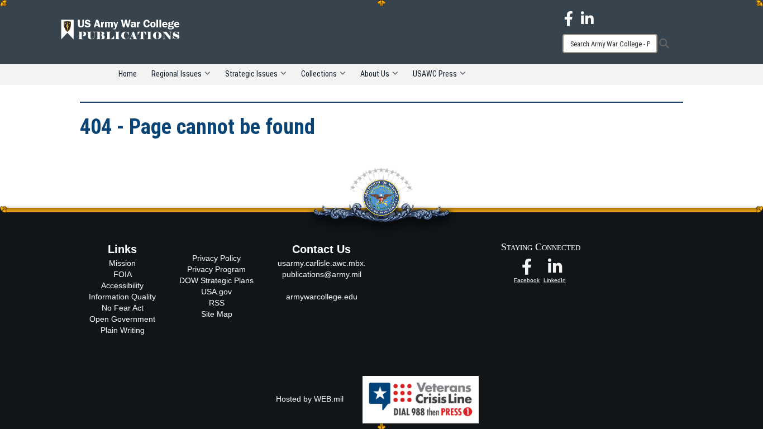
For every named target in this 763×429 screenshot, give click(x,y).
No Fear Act (123, 307)
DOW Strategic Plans (216, 280)
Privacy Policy (216, 258)
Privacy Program (216, 269)
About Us (374, 73)
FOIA (122, 274)
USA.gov (216, 291)
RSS (217, 302)
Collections (319, 73)
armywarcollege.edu (321, 296)
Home (127, 73)
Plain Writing (123, 330)
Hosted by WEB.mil (310, 398)
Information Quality (122, 296)
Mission (122, 263)
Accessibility (122, 285)
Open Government (122, 318)
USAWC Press (435, 73)
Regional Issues (176, 73)
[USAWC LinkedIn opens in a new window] (587, 17)
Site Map (216, 313)
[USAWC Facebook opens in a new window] (568, 17)
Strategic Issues (251, 73)
